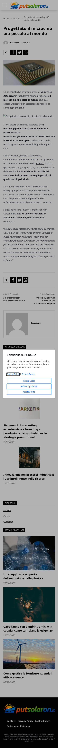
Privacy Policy (28, 374)
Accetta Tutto (29, 392)
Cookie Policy (13, 374)
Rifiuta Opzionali (29, 386)
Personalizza (29, 381)
